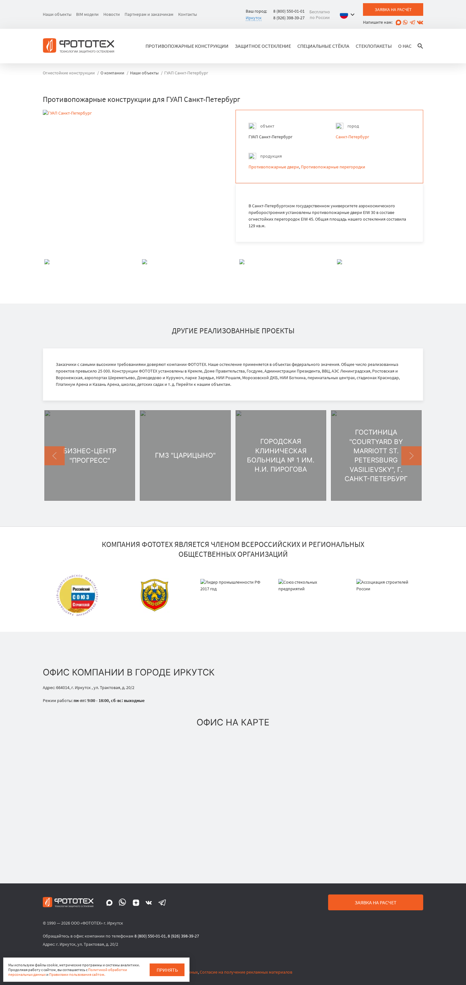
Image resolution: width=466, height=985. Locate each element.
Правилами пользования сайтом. (77, 974)
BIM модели (87, 14)
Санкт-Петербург (352, 137)
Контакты (187, 14)
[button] (348, 14)
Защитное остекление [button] (263, 46)
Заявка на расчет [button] (376, 902)
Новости (111, 14)
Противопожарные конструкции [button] (187, 46)
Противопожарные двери (274, 167)
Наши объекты (57, 14)
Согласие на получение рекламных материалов (246, 972)
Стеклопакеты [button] (374, 46)
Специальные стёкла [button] (323, 46)
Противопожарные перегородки (333, 167)
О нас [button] (404, 46)
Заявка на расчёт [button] (393, 9)
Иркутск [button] (254, 18)
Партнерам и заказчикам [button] (149, 14)
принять (167, 970)
